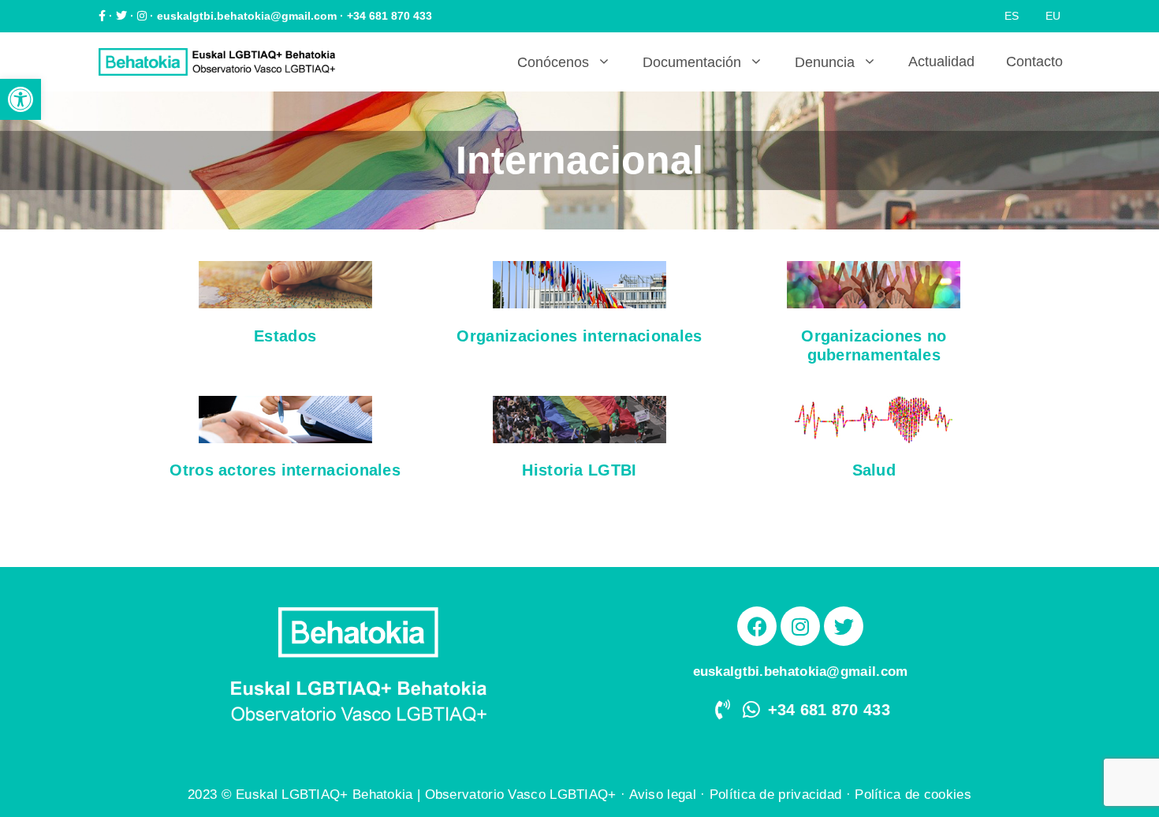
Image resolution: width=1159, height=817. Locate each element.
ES (1011, 15)
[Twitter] (843, 626)
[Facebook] (757, 626)
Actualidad (941, 61)
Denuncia (825, 62)
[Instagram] (800, 626)
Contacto (1034, 61)
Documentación (692, 62)
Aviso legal (662, 794)
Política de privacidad (776, 794)
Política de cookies (913, 794)
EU (1052, 15)
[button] (20, 99)
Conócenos (553, 62)
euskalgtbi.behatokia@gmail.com (247, 15)
